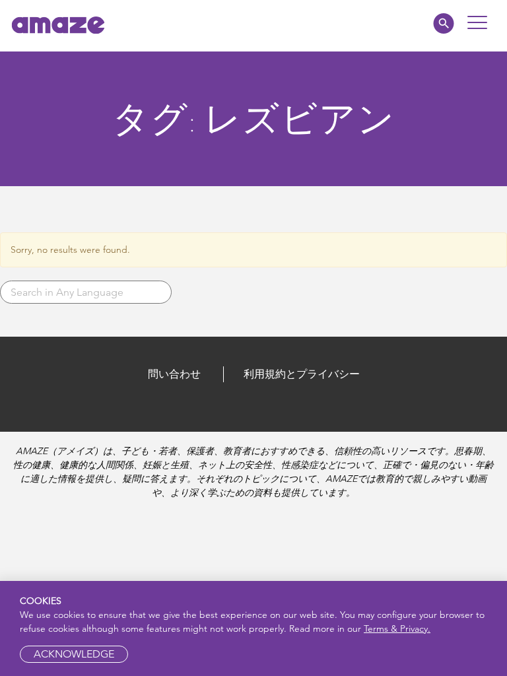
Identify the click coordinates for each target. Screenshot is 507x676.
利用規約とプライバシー (302, 374)
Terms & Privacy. (397, 628)
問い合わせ (174, 374)
